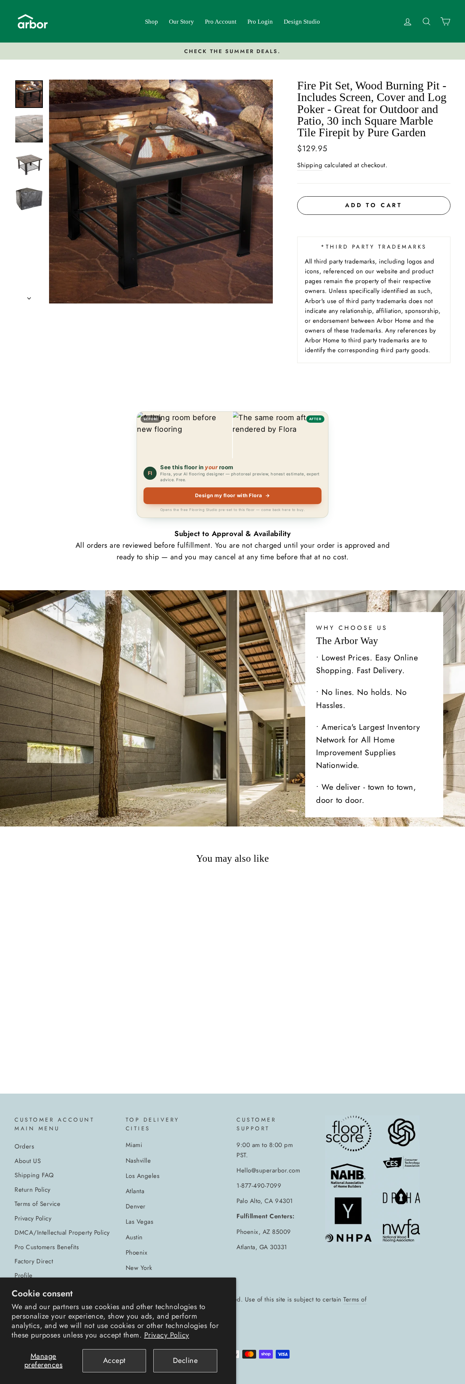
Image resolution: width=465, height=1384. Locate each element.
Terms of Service (37, 1203)
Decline (185, 1360)
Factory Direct (34, 1261)
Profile (24, 1275)
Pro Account (220, 21)
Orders (24, 1146)
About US (28, 1160)
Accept (114, 1360)
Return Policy (32, 1189)
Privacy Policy (166, 1335)
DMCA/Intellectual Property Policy (62, 1232)
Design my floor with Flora (232, 495)
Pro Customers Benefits (47, 1247)
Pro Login (260, 21)
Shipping (309, 165)
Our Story (181, 21)
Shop (151, 21)
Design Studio (302, 21)
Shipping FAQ (34, 1175)
